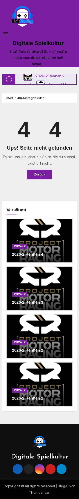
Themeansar (39, 492)
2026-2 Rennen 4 (27, 254)
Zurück (39, 174)
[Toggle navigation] (5, 33)
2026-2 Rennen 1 (27, 398)
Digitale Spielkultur (38, 43)
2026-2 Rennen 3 (27, 302)
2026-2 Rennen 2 (27, 350)
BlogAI (63, 486)
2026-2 (20, 246)
